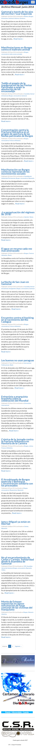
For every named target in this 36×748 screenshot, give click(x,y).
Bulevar (26, 16)
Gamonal (11, 18)
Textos (31, 217)
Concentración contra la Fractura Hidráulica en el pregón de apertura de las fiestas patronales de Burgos (17, 132)
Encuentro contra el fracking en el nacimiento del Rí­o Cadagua (17, 319)
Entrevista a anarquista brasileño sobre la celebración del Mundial (14, 398)
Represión (31, 178)
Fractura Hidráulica (14, 140)
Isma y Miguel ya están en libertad (15, 522)
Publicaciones (5, 365)
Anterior (4, 646)
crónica (31, 446)
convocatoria (5, 54)
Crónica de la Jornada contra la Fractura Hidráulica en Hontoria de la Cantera (17, 441)
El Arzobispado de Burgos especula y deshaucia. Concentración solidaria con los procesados (17, 482)
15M (24, 566)
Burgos (31, 16)
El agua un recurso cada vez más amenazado (16, 249)
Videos (3, 570)
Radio (11, 365)
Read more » (18, 39)
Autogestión (12, 288)
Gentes (26, 526)
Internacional (27, 363)
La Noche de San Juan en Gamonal (15, 282)
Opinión (26, 217)
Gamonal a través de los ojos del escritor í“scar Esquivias (17, 12)
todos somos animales (15, 54)
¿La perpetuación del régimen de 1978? (18, 213)
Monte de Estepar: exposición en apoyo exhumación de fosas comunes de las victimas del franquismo (16, 605)
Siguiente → (18, 646)
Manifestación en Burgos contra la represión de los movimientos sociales (15, 171)
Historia (16, 18)
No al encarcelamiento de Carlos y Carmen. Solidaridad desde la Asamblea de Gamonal (17, 560)
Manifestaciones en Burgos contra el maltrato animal (16, 48)
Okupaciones (13, 490)
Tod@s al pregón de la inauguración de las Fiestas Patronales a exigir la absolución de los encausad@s (16, 87)
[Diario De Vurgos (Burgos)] (18, 2)
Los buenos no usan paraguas (17, 360)
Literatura (22, 18)
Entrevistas (4, 18)
